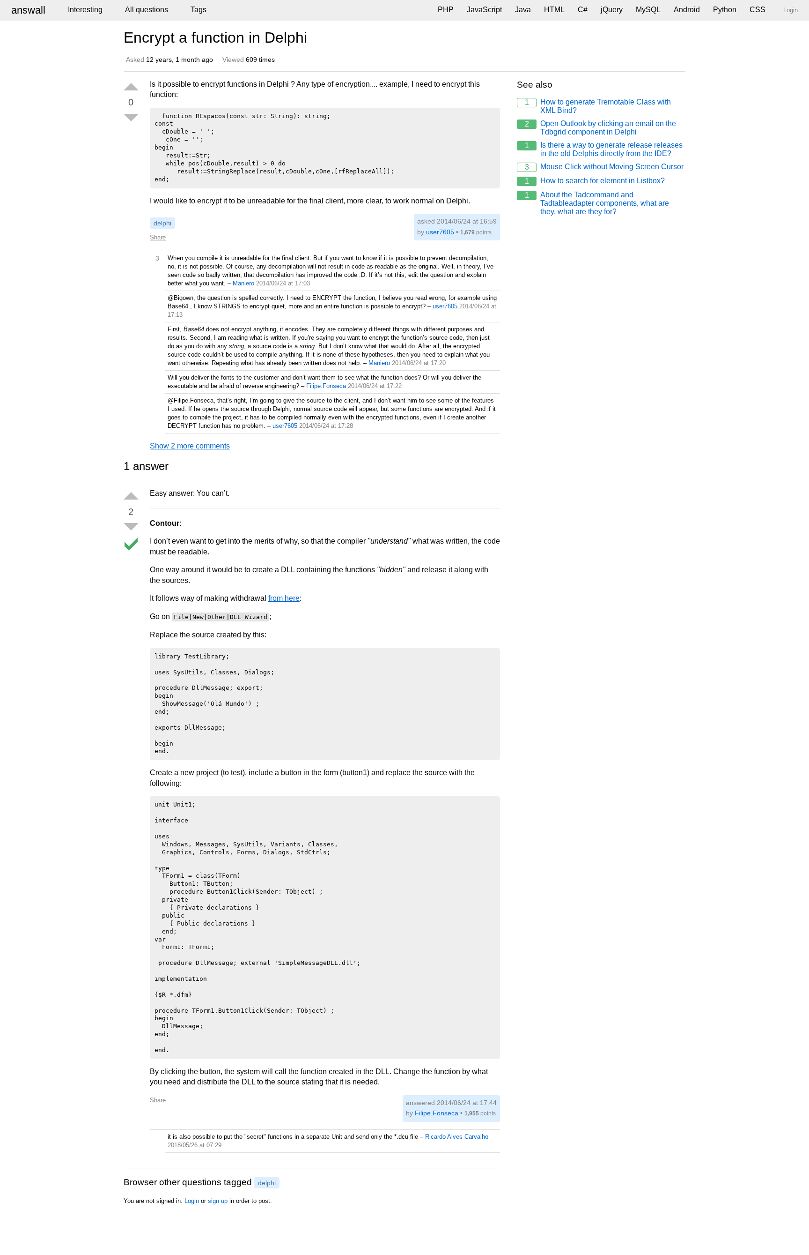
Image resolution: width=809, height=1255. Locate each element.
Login (191, 1200)
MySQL (648, 10)
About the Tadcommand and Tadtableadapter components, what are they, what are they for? (597, 203)
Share (158, 237)
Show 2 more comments (190, 446)
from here (284, 598)
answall (28, 10)
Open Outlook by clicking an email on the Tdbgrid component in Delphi (601, 128)
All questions (146, 10)
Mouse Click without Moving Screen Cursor (604, 167)
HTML (554, 10)
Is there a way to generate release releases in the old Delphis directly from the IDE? (604, 149)
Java (523, 10)
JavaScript (484, 10)
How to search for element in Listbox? (595, 181)
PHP (446, 10)
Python (724, 10)
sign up (218, 1200)
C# (583, 10)
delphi (162, 223)
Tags (198, 10)
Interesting (85, 10)
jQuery (612, 10)
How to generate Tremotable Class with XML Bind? (598, 106)
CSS (757, 10)
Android (687, 10)
